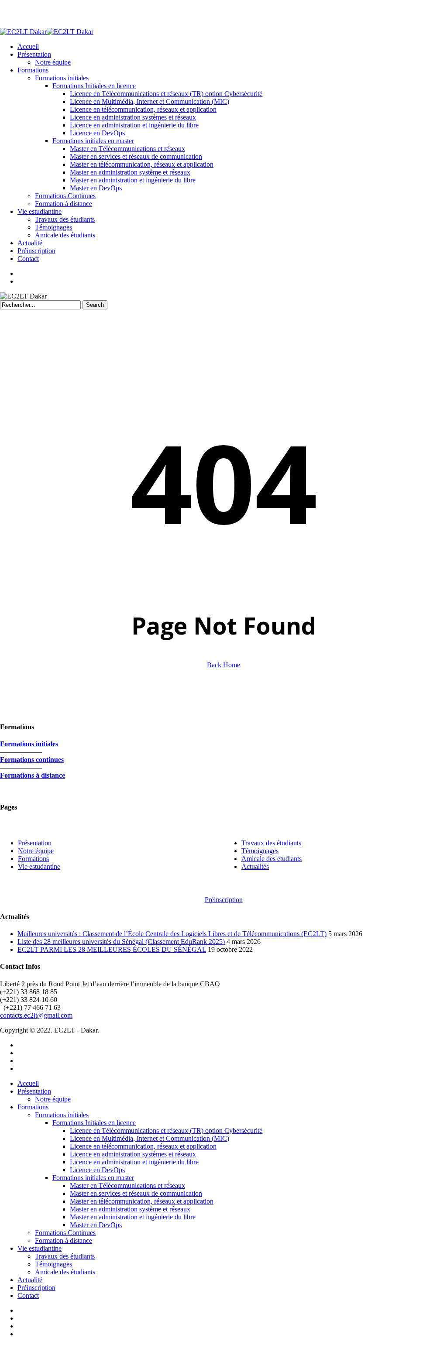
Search (95, 305)
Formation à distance (63, 1240)
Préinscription (36, 1287)
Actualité (29, 1279)
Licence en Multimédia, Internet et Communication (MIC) (149, 1138)
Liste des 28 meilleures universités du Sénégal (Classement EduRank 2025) (121, 941)
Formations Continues (65, 1232)
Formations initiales (62, 1115)
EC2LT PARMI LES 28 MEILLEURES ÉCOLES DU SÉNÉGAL (111, 949)
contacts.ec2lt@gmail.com (36, 1015)
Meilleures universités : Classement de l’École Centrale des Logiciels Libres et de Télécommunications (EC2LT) (172, 933)
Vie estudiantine (39, 1248)
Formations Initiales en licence (94, 1122)
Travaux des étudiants (65, 1256)
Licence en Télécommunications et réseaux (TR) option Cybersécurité (166, 1130)
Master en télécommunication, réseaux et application (141, 1201)
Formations (33, 858)
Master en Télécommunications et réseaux (127, 1185)
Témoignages (53, 1264)
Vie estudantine (39, 866)
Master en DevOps (96, 1224)
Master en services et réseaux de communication (136, 1193)
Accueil (28, 1083)
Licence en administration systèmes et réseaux (133, 1154)
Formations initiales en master (93, 1177)
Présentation (35, 843)
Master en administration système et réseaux (130, 1209)
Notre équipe (53, 1099)
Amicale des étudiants (65, 1272)
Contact (28, 1295)
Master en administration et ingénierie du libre (133, 1217)
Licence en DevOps (97, 1169)
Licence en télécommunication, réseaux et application (143, 1146)
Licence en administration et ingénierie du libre (134, 1162)
